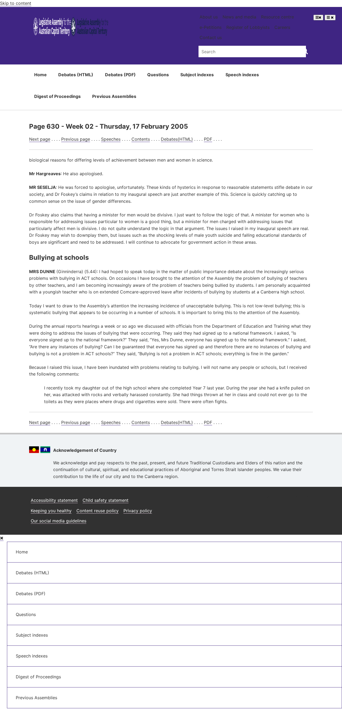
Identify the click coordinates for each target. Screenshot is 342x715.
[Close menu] (1, 538)
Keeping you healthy (51, 510)
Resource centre (277, 17)
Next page (39, 139)
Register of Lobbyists (248, 27)
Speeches (111, 139)
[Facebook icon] (281, 498)
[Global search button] (304, 50)
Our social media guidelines (58, 520)
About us (209, 17)
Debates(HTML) (177, 139)
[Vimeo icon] (307, 498)
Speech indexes (242, 74)
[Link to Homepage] (71, 28)
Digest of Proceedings (57, 96)
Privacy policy (137, 510)
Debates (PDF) (120, 74)
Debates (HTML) (75, 74)
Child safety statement (106, 500)
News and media (239, 17)
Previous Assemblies (114, 96)
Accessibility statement (54, 500)
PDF (208, 139)
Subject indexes (197, 74)
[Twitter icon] (294, 498)
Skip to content (15, 3)
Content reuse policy (97, 510)
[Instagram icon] (268, 498)
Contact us (211, 37)
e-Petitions (210, 27)
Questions (158, 74)
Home (40, 74)
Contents (140, 139)
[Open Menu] (318, 17)
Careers (282, 27)
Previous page (75, 139)
